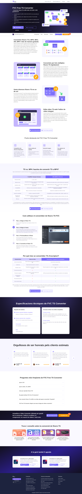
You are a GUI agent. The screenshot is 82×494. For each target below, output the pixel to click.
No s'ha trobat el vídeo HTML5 (45, 484)
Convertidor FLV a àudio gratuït (55, 458)
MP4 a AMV (42, 481)
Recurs (63, 1)
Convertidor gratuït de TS (30, 478)
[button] (73, 358)
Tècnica (51, 34)
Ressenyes (46, 34)
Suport (68, 1)
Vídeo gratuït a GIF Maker (30, 481)
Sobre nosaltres (60, 478)
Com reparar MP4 (43, 488)
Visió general (36, 34)
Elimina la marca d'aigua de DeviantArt (47, 482)
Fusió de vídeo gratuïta (29, 485)
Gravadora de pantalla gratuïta (30, 488)
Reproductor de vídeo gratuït (30, 489)
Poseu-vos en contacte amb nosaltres (61, 481)
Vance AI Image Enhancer (45, 485)
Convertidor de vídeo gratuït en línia (30, 483)
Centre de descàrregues (16, 479)
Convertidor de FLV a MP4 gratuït (27, 458)
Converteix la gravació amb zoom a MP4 (47, 478)
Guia (41, 34)
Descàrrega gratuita (18, 28)
